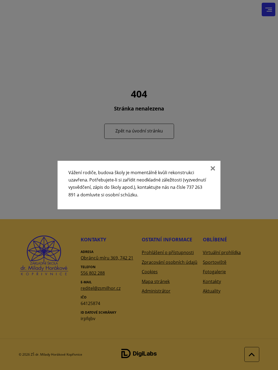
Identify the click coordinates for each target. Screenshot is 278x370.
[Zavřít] (212, 169)
